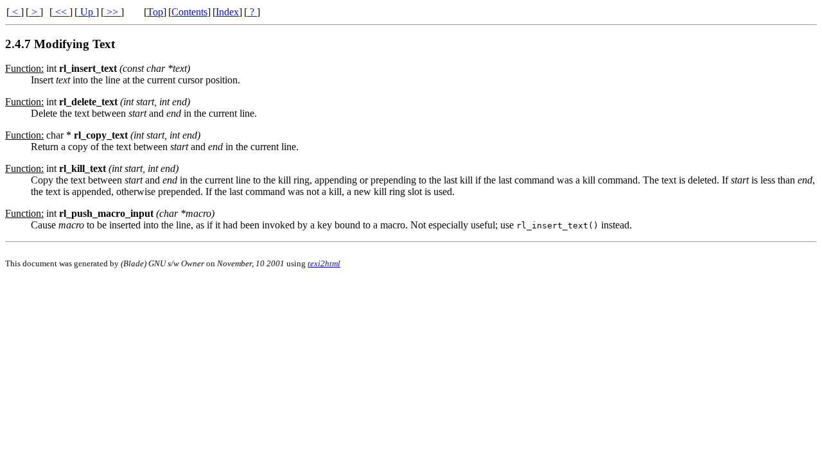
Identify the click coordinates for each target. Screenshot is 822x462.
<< (61, 11)
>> (112, 11)
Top (155, 11)
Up (87, 11)
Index (227, 11)
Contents (189, 11)
